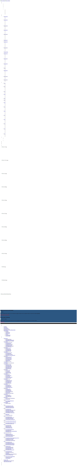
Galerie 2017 (6, 58)
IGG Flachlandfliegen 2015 (9, 125)
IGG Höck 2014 (8, 77)
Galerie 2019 (6, 47)
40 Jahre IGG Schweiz (9, 36)
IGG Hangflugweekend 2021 (10, 68)
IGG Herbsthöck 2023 (9, 352)
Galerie (3, 15)
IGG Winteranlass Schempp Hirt (10, 97)
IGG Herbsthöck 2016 (9, 120)
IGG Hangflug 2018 (8, 55)
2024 (4, 91)
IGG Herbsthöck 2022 (9, 35)
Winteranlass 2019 (8, 51)
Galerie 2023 (6, 30)
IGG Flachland (8, 54)
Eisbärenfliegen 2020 (9, 45)
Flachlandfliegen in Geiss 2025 (10, 90)
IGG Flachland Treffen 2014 (10, 130)
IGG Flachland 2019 (8, 108)
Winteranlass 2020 (8, 46)
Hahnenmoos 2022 (8, 39)
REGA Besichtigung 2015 (9, 391)
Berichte (3, 82)
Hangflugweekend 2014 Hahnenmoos (11, 132)
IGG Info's (3, 137)
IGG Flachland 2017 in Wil (9, 117)
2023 (4, 94)
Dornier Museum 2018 (9, 57)
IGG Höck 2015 (8, 74)
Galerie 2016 (6, 63)
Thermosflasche (8, 13)
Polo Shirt (7, 9)
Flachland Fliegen (8, 50)
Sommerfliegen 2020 (9, 44)
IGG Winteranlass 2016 (9, 67)
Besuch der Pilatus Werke (9, 454)
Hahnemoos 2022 (8, 357)
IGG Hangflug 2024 (8, 28)
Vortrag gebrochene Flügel (10, 75)
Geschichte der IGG (6, 6)
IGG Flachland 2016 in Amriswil (10, 443)
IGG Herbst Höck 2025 (9, 20)
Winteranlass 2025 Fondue (9, 89)
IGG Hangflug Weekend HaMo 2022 (11, 99)
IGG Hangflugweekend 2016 (10, 121)
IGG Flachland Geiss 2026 (9, 405)
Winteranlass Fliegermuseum (10, 18)
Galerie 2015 (6, 70)
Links (3, 143)
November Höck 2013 (9, 135)
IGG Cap (7, 12)
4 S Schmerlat (8, 49)
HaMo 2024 (7, 92)
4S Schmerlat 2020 (8, 42)
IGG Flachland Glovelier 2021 (10, 101)
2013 (4, 133)
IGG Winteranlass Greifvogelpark (10, 118)
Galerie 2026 (6, 16)
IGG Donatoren (6, 5)
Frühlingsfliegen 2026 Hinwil (10, 19)
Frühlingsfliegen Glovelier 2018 (10, 113)
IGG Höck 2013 (8, 81)
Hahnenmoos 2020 (8, 43)
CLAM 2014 (7, 131)
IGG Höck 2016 (8, 64)
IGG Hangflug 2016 (8, 66)
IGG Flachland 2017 (8, 383)
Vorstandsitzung (8, 136)
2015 (4, 123)
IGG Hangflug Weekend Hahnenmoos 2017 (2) (12, 116)
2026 (4, 83)
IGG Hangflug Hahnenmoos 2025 (10, 88)
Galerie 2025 (6, 341)
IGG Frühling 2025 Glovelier (10, 24)
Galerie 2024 (6, 25)
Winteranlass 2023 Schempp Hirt (10, 33)
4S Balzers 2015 (8, 71)
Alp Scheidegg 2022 (8, 37)
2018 (4, 432)
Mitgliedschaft (4, 141)
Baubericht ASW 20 (8, 368)
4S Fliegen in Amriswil (9, 60)
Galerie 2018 (6, 53)
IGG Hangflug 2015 (8, 72)
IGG (2, 3)
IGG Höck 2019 (8, 48)
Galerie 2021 (6, 40)
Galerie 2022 (6, 34)
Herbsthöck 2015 (8, 124)
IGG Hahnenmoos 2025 (9, 22)
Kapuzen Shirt (8, 11)
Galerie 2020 (6, 41)
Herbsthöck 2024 (8, 26)
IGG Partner (5, 4)
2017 (4, 115)
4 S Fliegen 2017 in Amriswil (10, 438)
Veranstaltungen (4, 14)
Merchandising (6, 330)
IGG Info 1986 (6, 459)
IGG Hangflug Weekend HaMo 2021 (11, 422)
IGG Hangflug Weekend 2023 (10, 95)
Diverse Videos (8, 69)
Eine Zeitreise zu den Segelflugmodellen (7, 8)
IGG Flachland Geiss (8, 17)
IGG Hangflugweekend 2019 (10, 107)
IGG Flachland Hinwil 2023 (9, 96)
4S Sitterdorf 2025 (8, 21)
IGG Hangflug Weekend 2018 (10, 449)
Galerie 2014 (6, 76)
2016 (4, 119)
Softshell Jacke (8, 10)
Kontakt (3, 142)
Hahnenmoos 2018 (8, 111)
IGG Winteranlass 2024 (9, 93)
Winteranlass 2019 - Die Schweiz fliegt (11, 109)
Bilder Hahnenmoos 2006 (7, 140)
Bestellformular (8, 335)
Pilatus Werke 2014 (8, 396)
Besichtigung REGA (8, 127)
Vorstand (5, 326)
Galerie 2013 (6, 79)
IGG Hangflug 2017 (8, 62)
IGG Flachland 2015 (8, 73)
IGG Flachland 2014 (8, 78)
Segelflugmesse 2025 (9, 23)
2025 (4, 86)
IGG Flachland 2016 (8, 65)
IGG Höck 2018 (8, 56)
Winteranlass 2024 (8, 29)
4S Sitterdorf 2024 (8, 27)
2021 (4, 100)
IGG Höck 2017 (8, 59)
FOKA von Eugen (8, 52)
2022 (4, 98)
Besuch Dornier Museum (9, 114)
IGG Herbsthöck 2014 (9, 129)
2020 (4, 102)
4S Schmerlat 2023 (8, 31)
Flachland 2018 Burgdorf (9, 112)
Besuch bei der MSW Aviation (10, 122)
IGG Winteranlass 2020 (9, 427)
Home (3, 2)
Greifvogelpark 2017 (9, 61)
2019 (4, 106)
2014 (4, 128)
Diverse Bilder (6, 402)
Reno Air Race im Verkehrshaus (10, 80)
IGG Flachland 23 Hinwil (9, 32)
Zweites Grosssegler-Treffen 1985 (9, 460)
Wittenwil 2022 (8, 38)
